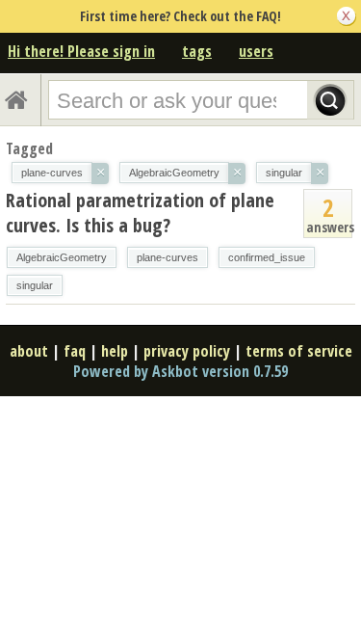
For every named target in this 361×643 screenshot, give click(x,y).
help (114, 351)
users (256, 51)
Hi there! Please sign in (81, 51)
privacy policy (186, 351)
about (29, 351)
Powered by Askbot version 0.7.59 (180, 371)
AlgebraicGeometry (61, 257)
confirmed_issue (266, 257)
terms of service (298, 351)
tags (197, 51)
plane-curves (167, 257)
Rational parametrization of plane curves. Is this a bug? (140, 212)
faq (75, 351)
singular (34, 285)
